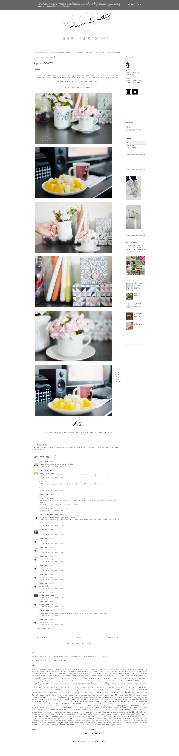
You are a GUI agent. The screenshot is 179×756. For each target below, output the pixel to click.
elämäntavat (52, 681)
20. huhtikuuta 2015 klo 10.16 (51, 477)
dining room (110, 678)
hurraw (51, 685)
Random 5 (110, 708)
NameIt (48, 701)
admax (117, 669)
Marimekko (85, 697)
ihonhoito (103, 685)
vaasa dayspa (42, 722)
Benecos (65, 673)
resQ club (35, 709)
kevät (144, 687)
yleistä (80, 724)
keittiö (126, 687)
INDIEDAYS (67, 432)
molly (41, 481)
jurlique (75, 687)
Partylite (143, 704)
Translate (133, 147)
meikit (139, 697)
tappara (115, 716)
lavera (74, 692)
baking (138, 671)
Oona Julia (43, 592)
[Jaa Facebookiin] (44, 445)
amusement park (142, 669)
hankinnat (106, 683)
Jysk (87, 687)
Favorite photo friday (97, 681)
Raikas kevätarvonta (139, 324)
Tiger (141, 718)
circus (93, 676)
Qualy (91, 708)
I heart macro (82, 685)
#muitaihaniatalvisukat (56, 669)
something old (60, 714)
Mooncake (79, 699)
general (54, 683)
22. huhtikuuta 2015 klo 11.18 (51, 625)
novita (131, 702)
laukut (60, 692)
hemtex (123, 683)
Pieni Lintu (43, 538)
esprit (63, 681)
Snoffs (52, 714)
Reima (139, 707)
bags (132, 671)
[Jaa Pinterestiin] (46, 445)
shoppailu (75, 712)
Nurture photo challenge (51, 704)
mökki (34, 702)
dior (118, 678)
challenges (65, 676)
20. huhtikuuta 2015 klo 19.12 (51, 543)
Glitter (61, 683)
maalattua (124, 695)
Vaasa (34, 722)
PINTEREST (89, 52)
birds (92, 673)
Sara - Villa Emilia (46, 514)
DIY (121, 678)
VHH (92, 722)
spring (83, 714)
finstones (116, 681)
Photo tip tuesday (58, 706)
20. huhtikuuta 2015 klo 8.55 (50, 467)
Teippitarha (36, 718)
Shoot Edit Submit (64, 712)
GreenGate (73, 683)
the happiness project (72, 718)
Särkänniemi (83, 716)
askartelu (85, 671)
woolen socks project (48, 724)
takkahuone (92, 716)
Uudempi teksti (41, 637)
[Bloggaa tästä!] (40, 445)
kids (33, 690)
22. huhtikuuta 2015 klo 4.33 (50, 616)
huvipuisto (64, 685)
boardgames (108, 673)
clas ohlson (101, 676)
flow (121, 681)
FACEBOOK (79, 52)
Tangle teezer (107, 716)
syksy (71, 716)
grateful (67, 683)
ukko (134, 720)
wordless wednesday (66, 724)
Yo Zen (92, 724)
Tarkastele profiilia (134, 83)
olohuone (101, 447)
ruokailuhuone (79, 710)
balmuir (145, 671)
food (137, 681)
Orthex (106, 704)
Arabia (43, 447)
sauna (119, 710)
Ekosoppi (140, 678)
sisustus (109, 447)
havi (112, 683)
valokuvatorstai (67, 722)
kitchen (56, 690)
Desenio (100, 678)
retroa (40, 710)
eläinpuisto (43, 681)
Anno (61, 671)
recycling (133, 708)
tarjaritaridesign (124, 716)
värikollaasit (125, 722)
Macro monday (71, 447)
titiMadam (35, 720)
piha (119, 706)
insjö (127, 685)
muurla (145, 699)
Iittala (111, 685)
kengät (133, 687)
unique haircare (141, 720)
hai (86, 683)
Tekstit (131, 127)
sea (146, 709)
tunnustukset (80, 720)
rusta (89, 710)
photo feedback (46, 706)
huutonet (57, 685)
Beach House (43, 673)
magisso (34, 697)
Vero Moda (87, 722)
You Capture (106, 724)
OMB (92, 704)
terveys (44, 718)
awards (127, 671)
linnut (35, 695)
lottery (95, 695)
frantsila (143, 681)
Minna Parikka (48, 699)
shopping (84, 712)
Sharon (41, 610)
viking (99, 722)
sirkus (128, 712)
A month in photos (86, 669)
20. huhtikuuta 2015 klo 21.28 (51, 598)
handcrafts (96, 683)
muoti (85, 699)
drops (125, 678)
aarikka (98, 669)
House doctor (139, 683)
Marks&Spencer (94, 697)
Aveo (116, 671)
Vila (104, 722)
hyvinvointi (73, 685)
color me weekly (128, 676)
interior (50, 447)
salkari (114, 710)
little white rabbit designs (69, 695)
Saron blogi (43, 461)
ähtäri (120, 724)
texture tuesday (53, 718)
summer (96, 714)
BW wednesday (37, 676)
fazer (108, 681)
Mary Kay (101, 697)
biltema (79, 673)
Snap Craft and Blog (44, 714)
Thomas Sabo (135, 718)
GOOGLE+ (111, 432)
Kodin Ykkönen (69, 690)
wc (32, 724)
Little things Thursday (48, 695)
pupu (87, 708)
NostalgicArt (113, 702)
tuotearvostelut (92, 720)
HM (133, 683)
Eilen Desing (131, 678)
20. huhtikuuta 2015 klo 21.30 (51, 607)
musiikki (98, 699)
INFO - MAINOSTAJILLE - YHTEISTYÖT (61, 52)
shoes (55, 712)
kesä (139, 687)
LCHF (77, 692)
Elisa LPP (42, 470)
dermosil (94, 678)
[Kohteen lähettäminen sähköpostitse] (38, 445)
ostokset (113, 704)
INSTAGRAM (100, 52)
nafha (39, 702)
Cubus (80, 678)
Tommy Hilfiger (48, 720)
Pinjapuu (42, 708)
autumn (110, 671)
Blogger (103, 741)
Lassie (45, 692)
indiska (122, 685)
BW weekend (47, 676)
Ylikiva (87, 724)
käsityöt (143, 690)
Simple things (112, 712)
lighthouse (139, 692)
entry (58, 681)
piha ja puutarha (130, 706)
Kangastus (93, 687)
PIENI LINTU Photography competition (101, 706)
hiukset (129, 683)
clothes (109, 676)
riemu (64, 710)
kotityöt (97, 690)
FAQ (86, 681)
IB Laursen (92, 685)
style (89, 714)
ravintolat (124, 708)
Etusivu (78, 637)
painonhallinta (128, 704)
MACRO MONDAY (118, 374)
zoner (113, 724)
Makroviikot (49, 697)
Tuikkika (71, 720)
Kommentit (132, 131)
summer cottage (106, 714)
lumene (101, 695)
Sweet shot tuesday (48, 716)
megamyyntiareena (130, 697)
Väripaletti (136, 722)
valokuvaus (78, 722)
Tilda (145, 718)
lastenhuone (52, 692)
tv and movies (116, 720)
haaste (81, 683)
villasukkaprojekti (112, 722)
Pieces (84, 706)
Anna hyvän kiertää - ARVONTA (138, 315)
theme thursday (107, 718)
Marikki (42, 529)
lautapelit (67, 692)
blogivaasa (100, 673)
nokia (91, 702)
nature (74, 701)
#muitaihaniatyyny (71, 669)
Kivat (62, 690)
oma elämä (76, 704)
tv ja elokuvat (127, 720)
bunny (145, 673)
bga (75, 673)
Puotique (82, 708)
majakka (40, 697)
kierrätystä (40, 690)
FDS (111, 681)
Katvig (113, 687)
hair (89, 683)
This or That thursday (121, 718)
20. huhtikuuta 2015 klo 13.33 (51, 525)
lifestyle (128, 692)
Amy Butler (35, 671)
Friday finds (37, 683)
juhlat (69, 687)
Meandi (121, 697)
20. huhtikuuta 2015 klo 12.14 (51, 511)
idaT (98, 685)
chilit (87, 676)
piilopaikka (143, 706)
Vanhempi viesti (114, 637)
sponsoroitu (73, 714)
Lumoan (106, 695)
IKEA (116, 685)
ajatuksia (124, 669)
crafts (58, 678)
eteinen (68, 681)
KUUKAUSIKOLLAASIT (114, 52)
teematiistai (142, 716)
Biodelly (86, 673)
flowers (129, 681)
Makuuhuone (61, 697)
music (92, 699)
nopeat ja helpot (101, 702)
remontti (144, 708)
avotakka (121, 671)
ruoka (69, 710)
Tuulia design (107, 720)
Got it (138, 5)
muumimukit (92, 447)
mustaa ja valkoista (108, 699)
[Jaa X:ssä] (42, 445)
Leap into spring (86, 692)
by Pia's (56, 676)
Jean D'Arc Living (52, 687)
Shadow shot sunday (45, 712)
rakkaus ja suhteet (100, 708)
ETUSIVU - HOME (41, 52)
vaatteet (51, 722)
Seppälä (34, 712)
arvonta (78, 671)
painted (136, 704)
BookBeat (121, 673)
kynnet (135, 690)
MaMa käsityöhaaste (74, 697)
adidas (113, 669)
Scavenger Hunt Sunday (133, 710)
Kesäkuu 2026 (131, 242)
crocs (63, 678)
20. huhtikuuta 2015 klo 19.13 (51, 552)
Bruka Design (137, 673)
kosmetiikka (88, 690)
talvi (99, 716)
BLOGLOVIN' (103, 432)
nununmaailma (36, 704)
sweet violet (63, 716)
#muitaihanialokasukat (39, 669)
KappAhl (99, 687)
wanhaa (144, 722)
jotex (65, 687)
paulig (34, 706)
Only (95, 704)
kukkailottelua (108, 690)
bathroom (35, 673)
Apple (66, 671)
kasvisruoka (107, 687)
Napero (53, 701)
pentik (39, 706)
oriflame (100, 704)
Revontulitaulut (55, 710)
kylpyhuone (128, 690)
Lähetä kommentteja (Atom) (81, 643)
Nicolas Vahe (83, 702)
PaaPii (121, 704)
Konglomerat (79, 690)
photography (71, 706)
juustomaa (82, 687)
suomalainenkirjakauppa (133, 714)
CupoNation (86, 678)
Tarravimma (133, 716)
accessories (105, 669)
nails (43, 702)
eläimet (35, 681)
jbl (45, 687)
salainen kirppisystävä (104, 709)
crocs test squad (72, 678)
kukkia (119, 690)
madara (145, 695)
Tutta (100, 720)
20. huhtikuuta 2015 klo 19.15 (51, 579)
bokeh (115, 673)
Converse (44, 678)
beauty (51, 673)
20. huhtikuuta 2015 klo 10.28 (51, 490)
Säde (76, 716)
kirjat (48, 690)
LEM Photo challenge (110, 692)
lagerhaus (35, 692)
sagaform (94, 709)
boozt (131, 673)
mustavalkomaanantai (123, 699)
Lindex (145, 692)
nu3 (136, 702)
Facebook (82, 681)
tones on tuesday (60, 720)
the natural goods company (93, 718)
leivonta (97, 692)
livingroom (60, 447)
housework (44, 685)
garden (46, 683)
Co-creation (117, 675)
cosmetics (51, 678)
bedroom (58, 673)
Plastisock (49, 707)
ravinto (116, 708)
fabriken (75, 681)
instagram (143, 685)
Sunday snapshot (119, 714)
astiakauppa (95, 671)
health (117, 683)
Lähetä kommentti (43, 628)
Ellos (145, 678)
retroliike (47, 709)
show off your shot (98, 712)
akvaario (133, 669)
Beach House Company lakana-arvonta (138, 286)
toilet (41, 720)
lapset (40, 692)
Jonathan (60, 687)
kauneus (119, 687)
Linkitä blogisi (137, 294)
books (127, 673)
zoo (117, 724)
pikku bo (35, 708)
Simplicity (122, 712)
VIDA (95, 722)
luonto (115, 695)
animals (42, 671)
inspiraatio (134, 685)
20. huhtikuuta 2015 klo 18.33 (51, 534)
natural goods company (62, 701)
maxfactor (115, 697)
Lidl (120, 692)
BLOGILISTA (94, 432)
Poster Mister (57, 707)
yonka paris (98, 724)
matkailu (108, 697)
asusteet (103, 671)
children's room (78, 676)
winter (37, 724)
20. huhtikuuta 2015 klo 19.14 (51, 570)
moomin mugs (81, 447)
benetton (71, 673)
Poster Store (67, 708)
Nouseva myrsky (123, 702)
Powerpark (75, 707)
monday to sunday (58, 699)
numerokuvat (143, 702)
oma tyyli (86, 704)
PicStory (79, 706)
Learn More (130, 5)
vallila (58, 722)
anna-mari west (52, 671)
